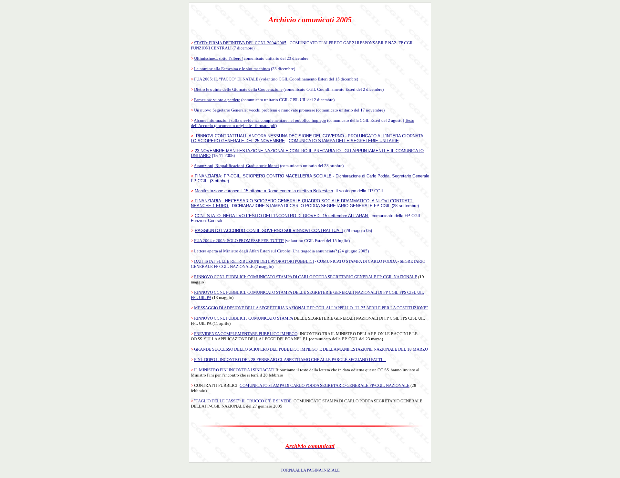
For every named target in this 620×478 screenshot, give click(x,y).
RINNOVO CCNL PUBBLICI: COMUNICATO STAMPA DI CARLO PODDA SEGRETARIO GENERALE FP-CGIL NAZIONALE (305, 276)
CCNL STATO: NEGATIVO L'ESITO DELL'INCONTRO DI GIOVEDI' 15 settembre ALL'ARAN (282, 215)
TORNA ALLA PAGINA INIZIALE (310, 470)
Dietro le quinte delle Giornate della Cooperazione (238, 89)
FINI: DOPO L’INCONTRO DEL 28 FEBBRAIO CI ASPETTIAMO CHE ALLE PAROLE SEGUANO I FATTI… (290, 359)
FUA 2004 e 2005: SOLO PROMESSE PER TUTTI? (239, 240)
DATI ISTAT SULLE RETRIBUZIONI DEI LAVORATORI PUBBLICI (254, 261)
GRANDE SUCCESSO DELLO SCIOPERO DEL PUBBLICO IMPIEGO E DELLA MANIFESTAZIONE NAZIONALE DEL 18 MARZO (311, 349)
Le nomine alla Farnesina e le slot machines (232, 68)
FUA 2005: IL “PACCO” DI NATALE (226, 79)
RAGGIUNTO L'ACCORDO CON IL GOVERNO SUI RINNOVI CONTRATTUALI (269, 230)
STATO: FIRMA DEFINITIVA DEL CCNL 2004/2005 (240, 42)
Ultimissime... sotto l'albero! (218, 58)
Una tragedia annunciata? (315, 251)
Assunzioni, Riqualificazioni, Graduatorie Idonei (236, 165)
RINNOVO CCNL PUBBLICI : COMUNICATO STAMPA (243, 318)
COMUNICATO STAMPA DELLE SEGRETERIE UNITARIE (344, 140)
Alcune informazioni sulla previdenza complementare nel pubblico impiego (260, 120)
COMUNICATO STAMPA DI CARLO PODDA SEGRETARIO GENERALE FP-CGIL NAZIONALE (324, 385)
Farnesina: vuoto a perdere (217, 99)
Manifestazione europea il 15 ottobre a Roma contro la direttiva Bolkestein (264, 190)
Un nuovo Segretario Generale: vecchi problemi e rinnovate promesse (254, 110)
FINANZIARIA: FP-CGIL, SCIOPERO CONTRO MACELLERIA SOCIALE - (264, 176)
